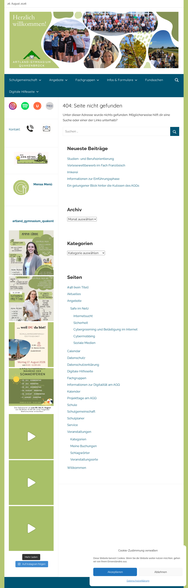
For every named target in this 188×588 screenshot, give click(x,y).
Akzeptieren (115, 572)
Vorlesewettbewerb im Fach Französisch (96, 165)
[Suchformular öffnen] (176, 80)
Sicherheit (80, 323)
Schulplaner (75, 418)
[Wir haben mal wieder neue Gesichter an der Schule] (31, 298)
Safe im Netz (79, 308)
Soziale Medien (84, 343)
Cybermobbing (84, 336)
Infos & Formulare (120, 80)
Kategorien (78, 439)
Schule (72, 405)
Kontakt (14, 129)
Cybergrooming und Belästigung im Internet (105, 329)
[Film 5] (31, 436)
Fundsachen (154, 80)
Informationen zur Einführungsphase (93, 179)
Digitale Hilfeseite (22, 91)
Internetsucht (83, 316)
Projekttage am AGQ (82, 398)
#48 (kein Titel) (78, 287)
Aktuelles (74, 294)
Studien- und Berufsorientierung (90, 159)
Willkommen (76, 468)
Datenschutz (76, 358)
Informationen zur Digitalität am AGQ (93, 384)
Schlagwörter (80, 453)
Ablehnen (160, 572)
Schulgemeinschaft (23, 80)
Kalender (73, 391)
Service (72, 425)
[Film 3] (31, 528)
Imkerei (72, 172)
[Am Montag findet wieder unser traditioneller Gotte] (31, 344)
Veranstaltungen (79, 432)
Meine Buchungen (83, 446)
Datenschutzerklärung (138, 581)
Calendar (73, 351)
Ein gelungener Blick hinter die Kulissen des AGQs (103, 185)
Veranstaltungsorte (84, 459)
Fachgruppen (85, 80)
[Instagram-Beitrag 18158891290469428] (31, 390)
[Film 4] (31, 482)
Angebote (56, 80)
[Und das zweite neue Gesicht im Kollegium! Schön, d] (31, 252)
